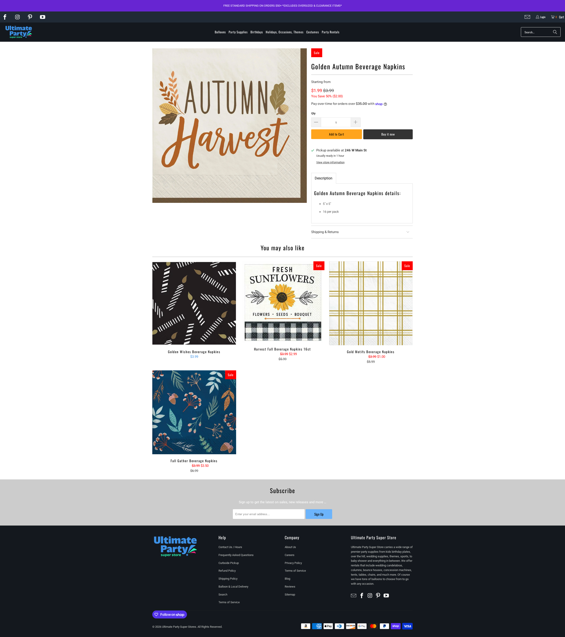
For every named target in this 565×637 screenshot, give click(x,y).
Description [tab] (323, 178)
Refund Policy (227, 570)
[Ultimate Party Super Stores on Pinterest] (30, 17)
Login (542, 17)
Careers (289, 555)
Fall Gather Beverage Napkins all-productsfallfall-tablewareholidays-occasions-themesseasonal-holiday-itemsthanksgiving (194, 412)
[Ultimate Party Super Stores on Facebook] (5, 17)
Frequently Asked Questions (236, 555)
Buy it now (388, 134)
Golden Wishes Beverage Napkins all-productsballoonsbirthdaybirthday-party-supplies (194, 303)
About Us (290, 547)
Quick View (194, 313)
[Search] (555, 32)
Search (222, 594)
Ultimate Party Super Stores (179, 626)
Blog (287, 578)
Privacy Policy (293, 563)
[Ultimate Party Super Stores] (18, 32)
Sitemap (290, 594)
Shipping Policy (227, 578)
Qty (313, 113)
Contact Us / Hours (230, 547)
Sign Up (319, 514)
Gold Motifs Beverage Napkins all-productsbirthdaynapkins (371, 303)
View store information (330, 162)
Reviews (290, 586)
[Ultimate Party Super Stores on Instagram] (17, 17)
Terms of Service (229, 602)
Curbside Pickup (228, 563)
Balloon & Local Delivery (233, 586)
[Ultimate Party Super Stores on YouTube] (42, 17)
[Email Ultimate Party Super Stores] (527, 17)
